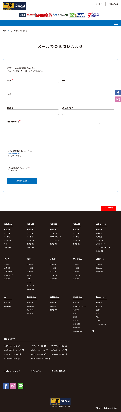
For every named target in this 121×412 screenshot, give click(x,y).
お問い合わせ (114, 4)
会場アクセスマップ (12, 371)
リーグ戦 (7, 233)
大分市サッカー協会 (10, 346)
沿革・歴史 (76, 324)
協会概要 (99, 303)
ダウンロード (54, 240)
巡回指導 (7, 268)
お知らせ (7, 230)
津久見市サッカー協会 (11, 354)
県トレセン (30, 310)
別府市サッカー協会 (37, 346)
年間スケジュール (55, 237)
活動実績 (99, 268)
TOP (4, 31)
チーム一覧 (7, 240)
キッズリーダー (9, 275)
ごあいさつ (99, 306)
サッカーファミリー (79, 306)
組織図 (98, 310)
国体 (28, 279)
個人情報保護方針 (14, 153)
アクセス (99, 4)
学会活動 (76, 320)
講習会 (75, 317)
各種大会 (99, 233)
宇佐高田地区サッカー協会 (39, 359)
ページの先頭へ (109, 207)
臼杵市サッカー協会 (57, 350)
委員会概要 (7, 247)
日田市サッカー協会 (10, 359)
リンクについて (101, 324)
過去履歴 (99, 237)
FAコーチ (30, 313)
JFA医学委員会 (77, 331)
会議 (74, 313)
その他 (6, 244)
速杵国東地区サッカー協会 (12, 350)
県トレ (29, 275)
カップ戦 (7, 237)
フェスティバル (9, 272)
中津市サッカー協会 (57, 346)
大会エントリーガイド (103, 247)
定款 (97, 313)
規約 (97, 317)
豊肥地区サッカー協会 (38, 350)
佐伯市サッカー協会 (37, 354)
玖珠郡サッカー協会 (57, 354)
